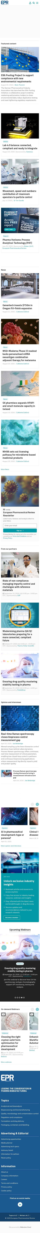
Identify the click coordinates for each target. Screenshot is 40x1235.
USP (18, 595)
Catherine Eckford (22, 312)
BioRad (32, 1050)
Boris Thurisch (20, 85)
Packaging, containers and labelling (15, 1125)
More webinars (6, 1062)
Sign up (19, 530)
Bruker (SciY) (28, 246)
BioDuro (4, 1056)
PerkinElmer (21, 690)
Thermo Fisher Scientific (25, 646)
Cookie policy (6, 1191)
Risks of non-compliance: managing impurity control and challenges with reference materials (19, 585)
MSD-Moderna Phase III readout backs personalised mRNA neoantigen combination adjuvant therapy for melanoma (20, 355)
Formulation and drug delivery (12, 1121)
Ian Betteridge (18, 743)
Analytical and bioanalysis (11, 1106)
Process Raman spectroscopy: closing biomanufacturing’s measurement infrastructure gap (25, 774)
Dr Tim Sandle (19, 201)
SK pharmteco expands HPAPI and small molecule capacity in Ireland (19, 406)
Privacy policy (6, 1187)
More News (5, 469)
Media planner (6, 1143)
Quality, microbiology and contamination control (20, 1113)
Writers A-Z (24, 1215)
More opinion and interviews (11, 846)
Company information (9, 1176)
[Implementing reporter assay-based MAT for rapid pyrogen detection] (15, 997)
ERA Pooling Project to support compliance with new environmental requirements (17, 78)
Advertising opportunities (11, 1139)
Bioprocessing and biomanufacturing (15, 1110)
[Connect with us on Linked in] (20, 1204)
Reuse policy (6, 1158)
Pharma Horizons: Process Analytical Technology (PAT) (17, 241)
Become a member (11, 917)
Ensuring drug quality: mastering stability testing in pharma (20, 683)
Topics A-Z (13, 1215)
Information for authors (10, 1154)
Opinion (4, 828)
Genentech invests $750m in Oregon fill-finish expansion (17, 306)
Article (5, 142)
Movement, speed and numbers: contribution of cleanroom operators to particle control (19, 194)
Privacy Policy (7, 538)
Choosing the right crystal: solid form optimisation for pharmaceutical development (10, 1043)
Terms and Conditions (20, 536)
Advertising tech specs (10, 1146)
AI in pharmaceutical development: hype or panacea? (12, 835)
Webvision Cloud (25, 1227)
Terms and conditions (9, 1183)
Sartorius (29, 152)
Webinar (28, 964)
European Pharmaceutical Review (14, 248)
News (5, 302)
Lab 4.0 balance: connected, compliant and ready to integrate (20, 146)
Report (5, 236)
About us (4, 1172)
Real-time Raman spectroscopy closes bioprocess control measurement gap (17, 737)
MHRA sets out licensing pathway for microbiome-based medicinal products (19, 455)
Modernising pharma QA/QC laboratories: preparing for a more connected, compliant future (17, 635)
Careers (4, 1179)
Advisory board (7, 1150)
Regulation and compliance (11, 1117)
